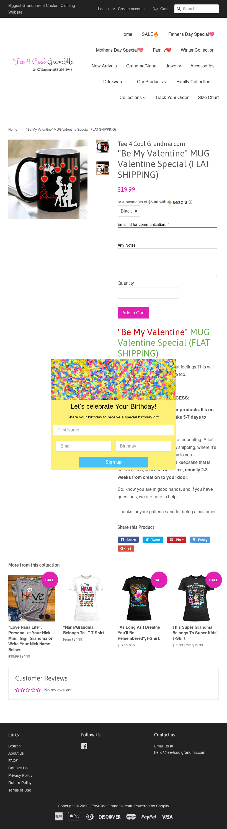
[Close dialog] (171, 364)
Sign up (113, 462)
